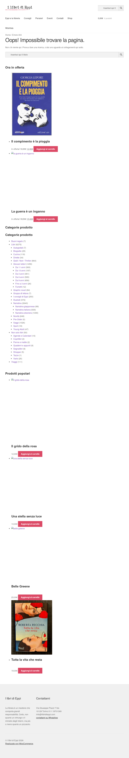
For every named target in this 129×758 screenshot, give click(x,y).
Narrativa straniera (23, 312)
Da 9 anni (19, 280)
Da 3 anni (19, 273)
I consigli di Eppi (20, 296)
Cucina (16, 254)
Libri (13, 244)
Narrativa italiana (23, 309)
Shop (70, 18)
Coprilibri (17, 338)
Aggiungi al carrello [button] (45, 148)
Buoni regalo (17, 241)
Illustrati (16, 299)
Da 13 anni (20, 270)
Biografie (17, 251)
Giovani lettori (19, 263)
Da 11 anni (20, 267)
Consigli (27, 18)
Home (8, 34)
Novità (16, 316)
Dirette (16, 257)
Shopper (17, 352)
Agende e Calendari (22, 335)
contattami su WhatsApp (47, 717)
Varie (15, 358)
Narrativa (17, 303)
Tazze (16, 355)
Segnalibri (18, 348)
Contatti (60, 18)
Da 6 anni (19, 277)
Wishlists (9, 28)
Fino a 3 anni (21, 283)
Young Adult (18, 329)
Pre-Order (17, 319)
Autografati (18, 247)
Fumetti (18, 286)
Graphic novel (19, 290)
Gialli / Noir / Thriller (22, 260)
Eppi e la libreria (12, 18)
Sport (15, 325)
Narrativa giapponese (25, 306)
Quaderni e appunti (21, 345)
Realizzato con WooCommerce (19, 743)
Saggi (16, 322)
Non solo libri (17, 332)
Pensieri (39, 18)
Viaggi (14, 361)
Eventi (50, 18)
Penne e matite (20, 342)
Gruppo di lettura (20, 293)
